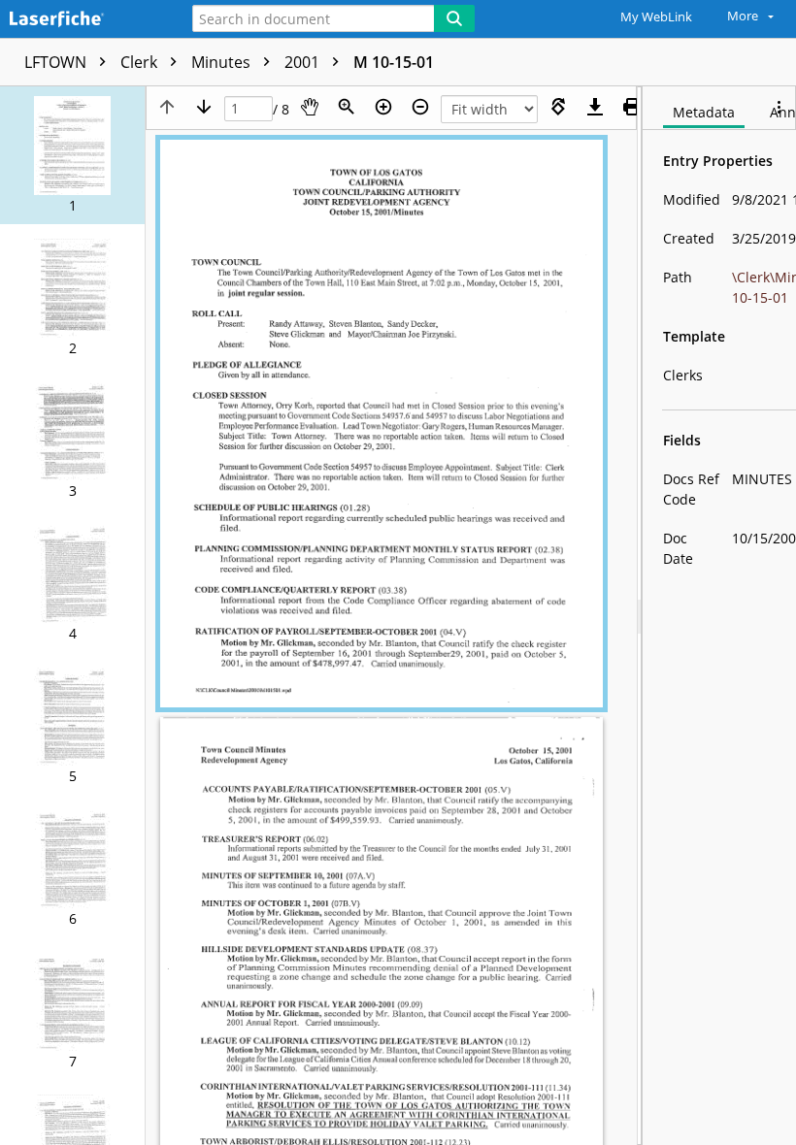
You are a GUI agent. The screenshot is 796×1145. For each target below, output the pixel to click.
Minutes (222, 62)
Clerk (140, 62)
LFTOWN (57, 62)
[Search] (454, 18)
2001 (303, 62)
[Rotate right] (558, 106)
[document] (719, 615)
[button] (72, 155)
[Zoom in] (383, 106)
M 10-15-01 (393, 62)
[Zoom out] (420, 106)
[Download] (595, 106)
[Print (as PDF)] (631, 106)
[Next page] (203, 106)
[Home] (82, 20)
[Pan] (309, 106)
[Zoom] (346, 106)
